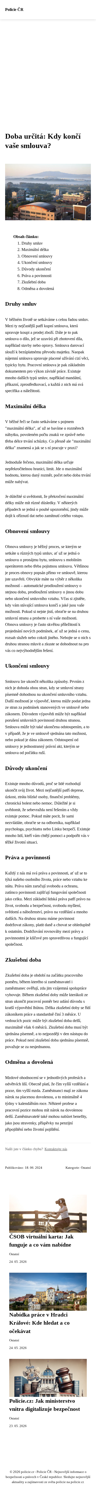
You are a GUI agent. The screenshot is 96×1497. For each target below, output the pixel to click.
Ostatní (86, 1168)
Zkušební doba (34, 282)
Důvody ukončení (36, 269)
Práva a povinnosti (36, 275)
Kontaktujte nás (56, 1149)
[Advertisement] (48, 69)
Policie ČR (14, 9)
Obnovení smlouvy (37, 256)
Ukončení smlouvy (37, 262)
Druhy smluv (32, 243)
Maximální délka (35, 249)
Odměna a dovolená (38, 288)
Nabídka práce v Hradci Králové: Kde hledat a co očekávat (39, 1323)
